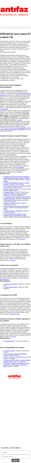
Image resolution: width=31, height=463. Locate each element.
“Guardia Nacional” (8, 192)
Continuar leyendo (14, 314)
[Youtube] (12, 18)
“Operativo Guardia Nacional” (11, 203)
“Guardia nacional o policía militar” (13, 211)
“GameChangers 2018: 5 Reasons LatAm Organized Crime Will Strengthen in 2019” (15, 214)
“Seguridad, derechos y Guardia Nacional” (15, 193)
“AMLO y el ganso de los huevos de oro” (14, 357)
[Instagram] (2, 18)
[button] (15, 27)
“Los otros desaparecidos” (10, 287)
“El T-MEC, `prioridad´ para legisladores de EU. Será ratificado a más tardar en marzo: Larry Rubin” (16, 364)
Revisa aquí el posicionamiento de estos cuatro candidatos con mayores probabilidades (15, 128)
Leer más (19, 120)
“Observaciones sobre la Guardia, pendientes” (15, 200)
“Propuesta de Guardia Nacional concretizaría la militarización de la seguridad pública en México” (16, 177)
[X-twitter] (7, 18)
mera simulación (19, 167)
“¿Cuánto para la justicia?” (10, 284)
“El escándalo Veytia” (9, 341)
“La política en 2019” (9, 350)
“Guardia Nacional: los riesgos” (12, 189)
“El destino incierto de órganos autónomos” (15, 354)
